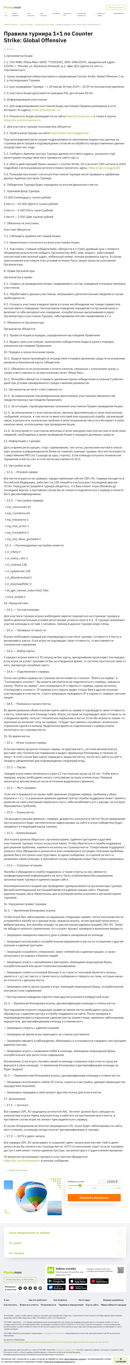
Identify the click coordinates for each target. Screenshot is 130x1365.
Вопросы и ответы (101, 14)
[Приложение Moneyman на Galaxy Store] (78, 1287)
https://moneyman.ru (79, 116)
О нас (6, 14)
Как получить (30, 14)
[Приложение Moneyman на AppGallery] (99, 1281)
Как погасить (43, 14)
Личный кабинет (116, 7)
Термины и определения (71, 1305)
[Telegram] (30, 1288)
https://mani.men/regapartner (69, 133)
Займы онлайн (65, 1268)
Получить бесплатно (94, 1197)
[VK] (20, 1288)
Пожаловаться (118, 13)
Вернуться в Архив (18, 1170)
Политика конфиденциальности (44, 1342)
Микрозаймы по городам (113, 1305)
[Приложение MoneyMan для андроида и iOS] (51, 1271)
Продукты (56, 13)
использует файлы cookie (66, 1350)
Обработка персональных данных (17, 1342)
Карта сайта (92, 1305)
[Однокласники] (25, 1288)
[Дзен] (35, 1288)
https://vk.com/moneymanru (22, 120)
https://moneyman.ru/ (46, 110)
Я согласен (121, 1360)
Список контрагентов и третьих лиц (94, 1342)
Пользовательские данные (68, 1342)
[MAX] (40, 1288)
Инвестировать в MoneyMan (20, 1279)
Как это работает (15, 14)
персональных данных (75, 1359)
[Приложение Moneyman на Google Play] (56, 1281)
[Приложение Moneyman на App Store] (78, 1281)
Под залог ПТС (67, 14)
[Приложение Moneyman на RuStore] (56, 1287)
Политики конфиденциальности (59, 1361)
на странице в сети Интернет (53, 1333)
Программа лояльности (81, 14)
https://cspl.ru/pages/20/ (104, 168)
